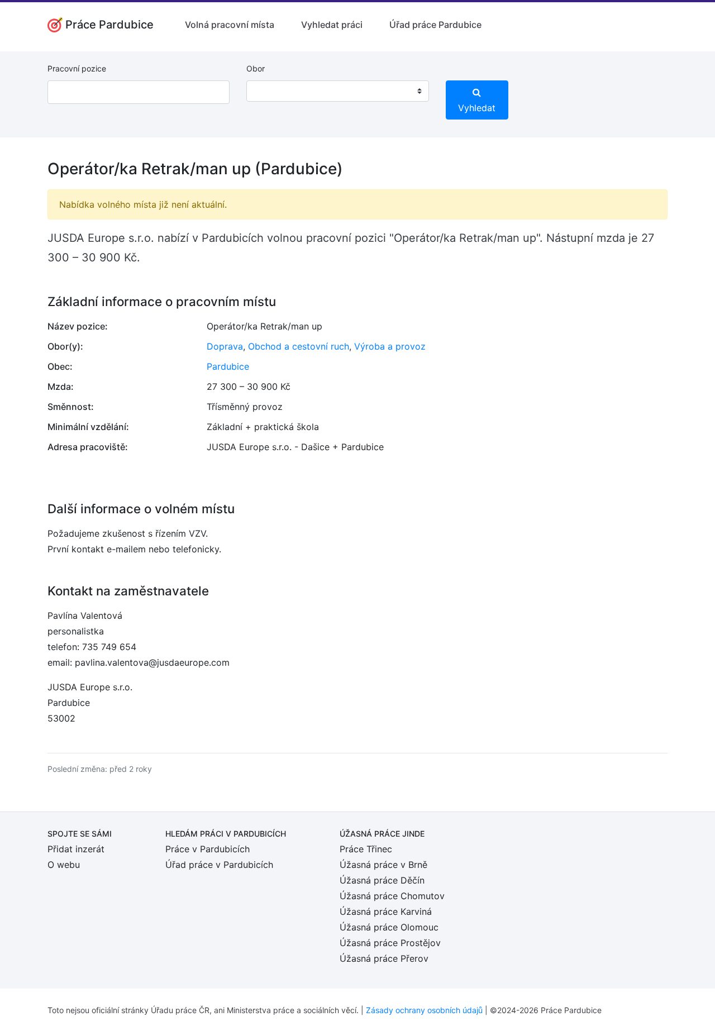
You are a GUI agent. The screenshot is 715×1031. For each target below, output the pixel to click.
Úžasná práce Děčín (382, 880)
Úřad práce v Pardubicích (219, 864)
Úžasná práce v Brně (383, 864)
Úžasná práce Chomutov (392, 895)
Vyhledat (476, 107)
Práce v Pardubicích (207, 849)
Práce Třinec (366, 849)
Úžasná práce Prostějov (390, 942)
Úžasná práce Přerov (384, 958)
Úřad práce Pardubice (435, 24)
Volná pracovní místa (229, 24)
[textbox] (269, 91)
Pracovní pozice (76, 68)
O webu (63, 864)
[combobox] (337, 91)
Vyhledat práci (332, 24)
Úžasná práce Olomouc (389, 927)
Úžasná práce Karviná (386, 911)
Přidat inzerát (75, 849)
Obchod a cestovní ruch (298, 346)
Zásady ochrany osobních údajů (424, 1010)
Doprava (225, 346)
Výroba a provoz (390, 346)
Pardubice (228, 366)
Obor (255, 68)
